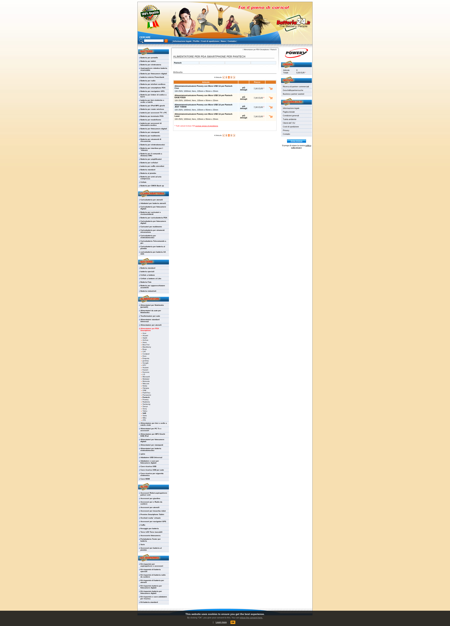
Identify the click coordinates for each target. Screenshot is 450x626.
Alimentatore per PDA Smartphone (149, 329)
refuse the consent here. (251, 618)
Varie (142, 544)
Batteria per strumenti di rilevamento (150, 140)
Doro (144, 356)
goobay (146, 361)
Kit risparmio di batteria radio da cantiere (153, 576)
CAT (144, 351)
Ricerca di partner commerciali (296, 86)
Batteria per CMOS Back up (152, 186)
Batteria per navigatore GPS (152, 91)
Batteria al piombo (148, 173)
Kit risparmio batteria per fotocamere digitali (151, 587)
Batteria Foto (145, 282)
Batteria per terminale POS (151, 116)
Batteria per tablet (148, 61)
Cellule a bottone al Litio (150, 278)
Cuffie (142, 525)
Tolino (145, 411)
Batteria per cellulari (149, 163)
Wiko (144, 418)
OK (232, 622)
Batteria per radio (147, 81)
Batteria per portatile (149, 58)
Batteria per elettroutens (150, 65)
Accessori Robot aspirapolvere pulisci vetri (153, 494)
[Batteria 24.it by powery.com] (296, 53)
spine (142, 454)
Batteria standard (147, 170)
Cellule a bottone (147, 275)
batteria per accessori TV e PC (153, 113)
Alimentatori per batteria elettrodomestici (150, 449)
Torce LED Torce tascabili (151, 532)
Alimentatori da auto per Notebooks (150, 311)
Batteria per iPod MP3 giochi (152, 106)
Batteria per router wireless (152, 109)
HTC (144, 365)
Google (146, 363)
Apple (145, 338)
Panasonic (147, 395)
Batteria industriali (148, 291)
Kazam (145, 370)
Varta (145, 416)
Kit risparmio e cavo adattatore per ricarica (153, 598)
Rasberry (146, 402)
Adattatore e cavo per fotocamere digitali (149, 462)
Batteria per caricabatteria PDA (153, 218)
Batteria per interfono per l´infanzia (151, 149)
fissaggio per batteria (149, 528)
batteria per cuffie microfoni (152, 166)
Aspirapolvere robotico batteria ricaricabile (153, 69)
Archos (145, 340)
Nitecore (146, 384)
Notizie (288, 80)
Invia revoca (296, 141)
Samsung (146, 404)
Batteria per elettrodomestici (152, 145)
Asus (145, 342)
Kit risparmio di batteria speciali (150, 570)
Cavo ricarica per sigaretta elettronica (151, 474)
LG (144, 374)
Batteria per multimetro (150, 136)
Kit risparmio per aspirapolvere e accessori (151, 565)
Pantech (146, 397)
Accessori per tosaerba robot (153, 511)
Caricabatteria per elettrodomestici (148, 237)
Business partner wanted (293, 94)
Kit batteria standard (149, 602)
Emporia (146, 358)
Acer (144, 333)
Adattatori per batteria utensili (153, 203)
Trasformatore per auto (150, 316)
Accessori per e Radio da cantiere (151, 503)
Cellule (143, 182)
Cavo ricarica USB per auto (152, 470)
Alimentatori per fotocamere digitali (152, 440)
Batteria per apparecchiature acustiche (152, 286)
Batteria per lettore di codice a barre (153, 96)
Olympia (146, 388)
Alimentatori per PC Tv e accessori (150, 429)
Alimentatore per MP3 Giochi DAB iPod (152, 435)
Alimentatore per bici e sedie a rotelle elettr (153, 424)
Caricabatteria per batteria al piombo (152, 247)
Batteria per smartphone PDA (152, 88)
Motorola (146, 381)
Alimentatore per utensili (151, 325)
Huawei (146, 367)
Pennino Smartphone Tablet (152, 514)
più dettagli (243, 89)
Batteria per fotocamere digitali (153, 74)
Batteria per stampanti (149, 132)
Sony (145, 409)
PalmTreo (146, 393)
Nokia (145, 386)
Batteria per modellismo (150, 120)
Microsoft (146, 377)
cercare (144, 37)
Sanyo (145, 406)
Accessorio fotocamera (150, 535)
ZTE (144, 420)
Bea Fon (146, 345)
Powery (146, 400)
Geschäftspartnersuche (293, 90)
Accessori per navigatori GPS (153, 521)
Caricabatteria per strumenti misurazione (152, 231)
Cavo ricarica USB (148, 466)
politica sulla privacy (301, 146)
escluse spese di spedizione (206, 126)
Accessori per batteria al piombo (151, 549)
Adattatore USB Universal (151, 457)
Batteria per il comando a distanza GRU (151, 155)
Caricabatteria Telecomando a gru (153, 242)
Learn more (221, 622)
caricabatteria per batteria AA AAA (153, 253)
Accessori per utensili (149, 507)
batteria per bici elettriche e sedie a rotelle (152, 101)
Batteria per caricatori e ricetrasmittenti (150, 213)
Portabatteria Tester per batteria (150, 540)
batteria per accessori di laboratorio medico (151, 124)
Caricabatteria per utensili (151, 200)
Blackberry (147, 347)
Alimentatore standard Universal (149, 320)
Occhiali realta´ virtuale (150, 518)
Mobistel (146, 379)
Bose (145, 349)
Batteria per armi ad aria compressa (150, 178)
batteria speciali (147, 271)
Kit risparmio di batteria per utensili (152, 581)
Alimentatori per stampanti (151, 445)
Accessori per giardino (150, 498)
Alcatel (145, 335)
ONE (144, 390)
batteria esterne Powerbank (152, 77)
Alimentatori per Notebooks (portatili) (152, 306)
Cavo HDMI (145, 479)
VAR (144, 413)
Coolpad (146, 354)
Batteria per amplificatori (151, 159)
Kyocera (146, 372)
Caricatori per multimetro (151, 227)
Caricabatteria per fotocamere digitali (153, 208)
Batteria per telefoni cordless (152, 84)
